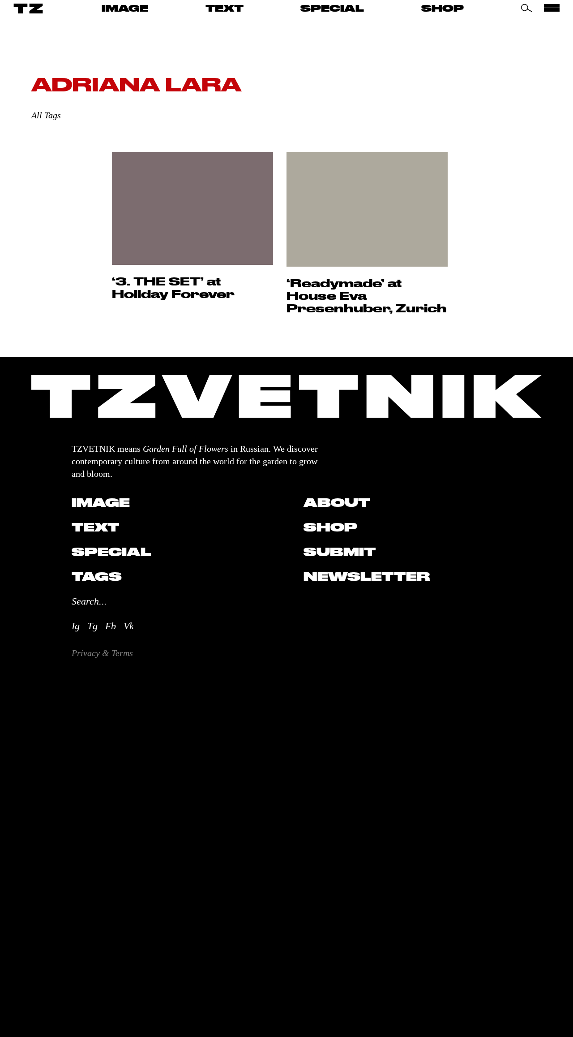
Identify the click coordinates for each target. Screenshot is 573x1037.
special (332, 8)
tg (92, 625)
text (224, 8)
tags (97, 576)
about (337, 502)
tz (28, 8)
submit (340, 551)
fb (110, 625)
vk (129, 625)
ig (76, 625)
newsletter (367, 576)
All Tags (46, 115)
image (125, 8)
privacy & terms (102, 653)
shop (442, 8)
